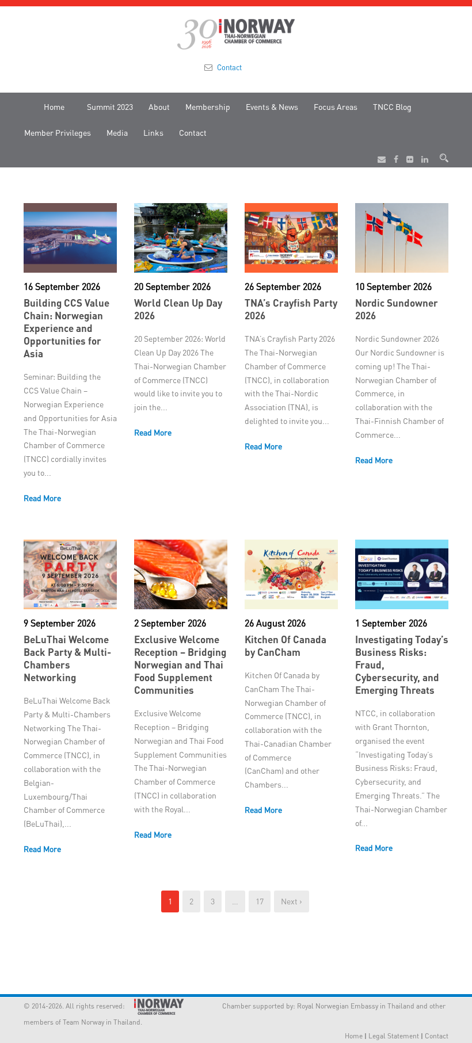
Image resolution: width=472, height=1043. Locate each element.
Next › (291, 901)
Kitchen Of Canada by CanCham (285, 645)
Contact (229, 67)
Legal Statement (393, 1035)
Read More (42, 497)
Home (54, 106)
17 (260, 901)
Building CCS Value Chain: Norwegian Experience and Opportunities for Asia (66, 328)
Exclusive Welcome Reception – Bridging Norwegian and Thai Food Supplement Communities (180, 664)
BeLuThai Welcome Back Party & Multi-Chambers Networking (67, 658)
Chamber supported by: (244, 1006)
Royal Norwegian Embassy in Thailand (355, 1006)
